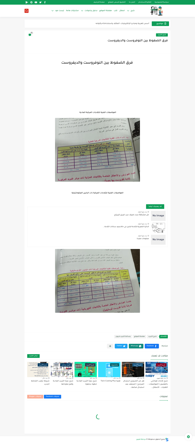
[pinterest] (31, 2)
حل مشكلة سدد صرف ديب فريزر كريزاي (131, 215)
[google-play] (26, 2)
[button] (152, 346)
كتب (115, 11)
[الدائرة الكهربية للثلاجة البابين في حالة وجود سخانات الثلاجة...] (158, 228)
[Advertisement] (97, 88)
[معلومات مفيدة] (158, 240)
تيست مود (59, 11)
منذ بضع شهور (161, 378)
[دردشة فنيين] (154, 11)
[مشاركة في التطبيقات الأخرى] (110, 346)
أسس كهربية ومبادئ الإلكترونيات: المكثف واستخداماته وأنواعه (122, 24)
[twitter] (40, 2)
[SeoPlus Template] (166, 439)
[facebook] (44, 2)
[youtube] (35, 2)
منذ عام (139, 378)
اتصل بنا (132, 2)
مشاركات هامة (72, 11)
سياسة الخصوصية (162, 2)
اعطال (122, 11)
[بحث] (27, 11)
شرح (133, 11)
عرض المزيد (33, 356)
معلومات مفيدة (143, 239)
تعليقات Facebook (52, 396)
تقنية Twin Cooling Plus (110, 381)
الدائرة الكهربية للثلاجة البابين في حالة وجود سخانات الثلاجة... (126, 227)
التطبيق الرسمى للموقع (116, 2)
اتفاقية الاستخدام (144, 2)
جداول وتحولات (91, 11)
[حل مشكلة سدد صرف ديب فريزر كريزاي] (158, 216)
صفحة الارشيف (99, 2)
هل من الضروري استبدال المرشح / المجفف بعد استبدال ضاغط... (133, 384)
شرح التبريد (162, 35)
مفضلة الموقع (105, 11)
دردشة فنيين (141, 439)
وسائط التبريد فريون (123, 336)
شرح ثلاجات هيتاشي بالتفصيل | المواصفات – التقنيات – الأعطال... (158, 384)
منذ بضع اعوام (142, 212)
